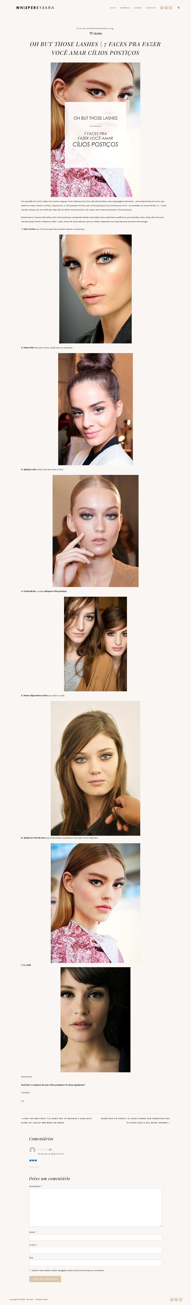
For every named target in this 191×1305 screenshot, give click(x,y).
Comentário (35, 1186)
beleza (106, 28)
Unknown (43, 1149)
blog (111, 28)
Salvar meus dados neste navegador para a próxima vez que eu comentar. (68, 1270)
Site (31, 1257)
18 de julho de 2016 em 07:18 (51, 1154)
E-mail (33, 1245)
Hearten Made (42, 1299)
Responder (34, 1167)
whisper (35, 8)
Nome (32, 1232)
